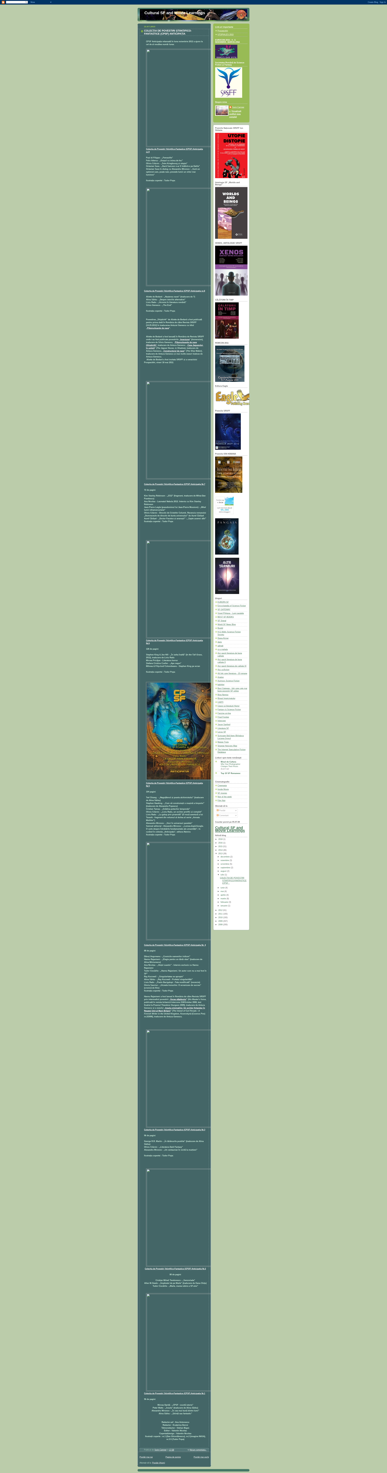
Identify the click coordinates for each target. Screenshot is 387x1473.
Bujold (220, 628)
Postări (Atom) (158, 1463)
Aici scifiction (223, 670)
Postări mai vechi (201, 1457)
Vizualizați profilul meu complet (235, 114)
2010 (220, 917)
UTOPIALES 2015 (226, 35)
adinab (220, 646)
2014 (220, 850)
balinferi (221, 685)
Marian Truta (223, 742)
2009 (220, 921)
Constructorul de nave (174, 351)
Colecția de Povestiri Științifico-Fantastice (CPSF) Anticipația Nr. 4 (175, 945)
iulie (223, 875)
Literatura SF (223, 728)
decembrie (225, 857)
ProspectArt (223, 31)
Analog (221, 677)
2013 (220, 854)
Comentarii (224, 815)
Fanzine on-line (224, 713)
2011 (220, 914)
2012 (220, 910)
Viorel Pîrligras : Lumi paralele (231, 613)
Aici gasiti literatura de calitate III (232, 666)
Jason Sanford (224, 725)
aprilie (223, 895)
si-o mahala (223, 649)
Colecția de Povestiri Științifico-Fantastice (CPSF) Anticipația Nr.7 (174, 484)
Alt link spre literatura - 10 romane (232, 673)
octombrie (225, 864)
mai (222, 891)
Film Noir (221, 801)
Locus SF (222, 732)
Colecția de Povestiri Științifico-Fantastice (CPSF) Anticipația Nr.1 (174, 1393)
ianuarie (224, 906)
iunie (223, 888)
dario (220, 642)
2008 (220, 925)
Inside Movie (223, 789)
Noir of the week (225, 797)
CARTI (220, 702)
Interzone (222, 721)
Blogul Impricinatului (226, 698)
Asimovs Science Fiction (228, 681)
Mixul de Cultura (228, 762)
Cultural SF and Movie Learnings (174, 13)
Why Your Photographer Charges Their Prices (230, 765)
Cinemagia (222, 786)
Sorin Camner (238, 107)
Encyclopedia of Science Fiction (232, 606)
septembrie (226, 868)
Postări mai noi (146, 1457)
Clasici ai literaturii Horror (228, 706)
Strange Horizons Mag (227, 746)
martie (224, 899)
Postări (222, 810)
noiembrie (225, 860)
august (224, 871)
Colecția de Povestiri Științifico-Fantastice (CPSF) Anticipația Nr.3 (174, 1130)
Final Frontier (223, 717)
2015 (220, 846)
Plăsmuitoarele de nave (158, 328)
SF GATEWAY (224, 610)
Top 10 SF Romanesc (231, 773)
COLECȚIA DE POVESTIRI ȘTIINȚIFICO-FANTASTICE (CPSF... (233, 880)
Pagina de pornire (173, 1457)
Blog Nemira (223, 695)
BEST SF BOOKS (226, 617)
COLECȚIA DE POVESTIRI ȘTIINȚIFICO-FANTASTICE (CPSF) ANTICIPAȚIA (168, 32)
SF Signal (222, 621)
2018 (220, 839)
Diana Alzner (223, 638)
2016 (220, 843)
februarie (225, 902)
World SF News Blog (227, 624)
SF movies (222, 793)
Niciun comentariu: (198, 1450)
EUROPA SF (223, 602)
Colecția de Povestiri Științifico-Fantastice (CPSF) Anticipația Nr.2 (175, 1269)
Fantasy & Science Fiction (229, 710)
